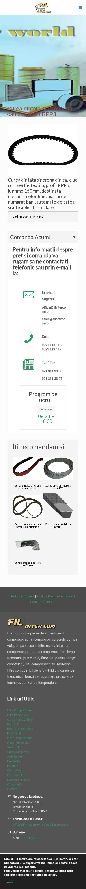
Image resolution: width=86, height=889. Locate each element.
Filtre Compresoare (19, 710)
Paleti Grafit (14, 733)
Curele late (14, 784)
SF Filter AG (14, 756)
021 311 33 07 (52, 379)
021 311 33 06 (52, 371)
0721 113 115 (51, 345)
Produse (12, 765)
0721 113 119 (51, 349)
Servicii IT (13, 747)
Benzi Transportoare (20, 728)
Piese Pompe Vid (18, 742)
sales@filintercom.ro (55, 824)
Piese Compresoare (19, 738)
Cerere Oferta (15, 770)
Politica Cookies (22, 596)
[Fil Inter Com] (43, 7)
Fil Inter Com (24, 859)
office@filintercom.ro (26, 824)
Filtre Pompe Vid (17, 715)
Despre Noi (14, 761)
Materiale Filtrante (18, 779)
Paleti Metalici (16, 775)
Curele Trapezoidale (20, 719)
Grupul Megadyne (18, 752)
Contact (12, 789)
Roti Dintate (14, 724)
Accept (10, 882)
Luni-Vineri (46, 409)
